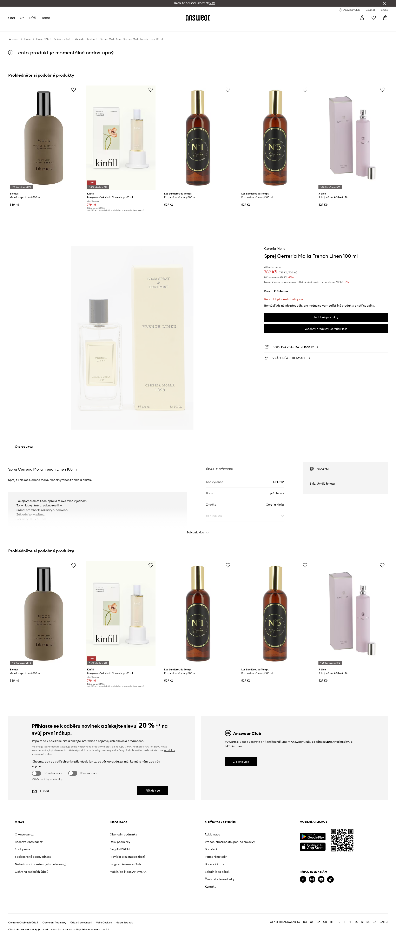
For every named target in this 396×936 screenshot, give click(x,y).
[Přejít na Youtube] (321, 879)
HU (338, 922)
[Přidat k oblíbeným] (74, 90)
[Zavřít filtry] (384, 3)
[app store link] (312, 846)
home (45, 18)
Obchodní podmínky (123, 834)
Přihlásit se (153, 790)
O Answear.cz (24, 834)
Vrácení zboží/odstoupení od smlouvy (230, 842)
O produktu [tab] (24, 446)
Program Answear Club (125, 864)
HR (332, 922)
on (22, 18)
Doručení (211, 849)
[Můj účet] (362, 17)
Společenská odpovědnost (33, 857)
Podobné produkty (326, 317)
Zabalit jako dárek (217, 872)
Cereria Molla (274, 248)
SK (368, 922)
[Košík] (385, 17)
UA (374, 922)
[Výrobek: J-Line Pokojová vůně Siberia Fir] (352, 138)
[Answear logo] (198, 17)
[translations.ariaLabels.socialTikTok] (330, 879)
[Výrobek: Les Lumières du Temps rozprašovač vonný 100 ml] (198, 138)
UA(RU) (384, 922)
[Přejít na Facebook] (303, 879)
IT (344, 922)
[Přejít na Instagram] (312, 879)
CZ (318, 922)
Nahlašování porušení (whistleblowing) (40, 864)
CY (312, 922)
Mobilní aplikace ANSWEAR (128, 872)
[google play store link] (312, 836)
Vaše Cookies (104, 922)
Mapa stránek (124, 922)
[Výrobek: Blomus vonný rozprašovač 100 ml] (43, 138)
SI (362, 922)
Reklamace (212, 834)
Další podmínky (120, 842)
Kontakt (210, 886)
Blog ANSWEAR (120, 849)
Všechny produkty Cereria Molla (326, 329)
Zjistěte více (241, 762)
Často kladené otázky (220, 879)
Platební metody (216, 857)
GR (325, 922)
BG (305, 922)
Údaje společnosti (81, 922)
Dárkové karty (214, 864)
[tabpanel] (198, 494)
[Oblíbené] (373, 17)
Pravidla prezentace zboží (127, 857)
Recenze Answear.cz (29, 842)
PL (350, 922)
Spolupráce (22, 849)
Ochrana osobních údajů (31, 872)
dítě (32, 18)
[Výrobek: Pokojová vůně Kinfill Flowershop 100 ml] (121, 138)
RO (356, 922)
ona (11, 18)
